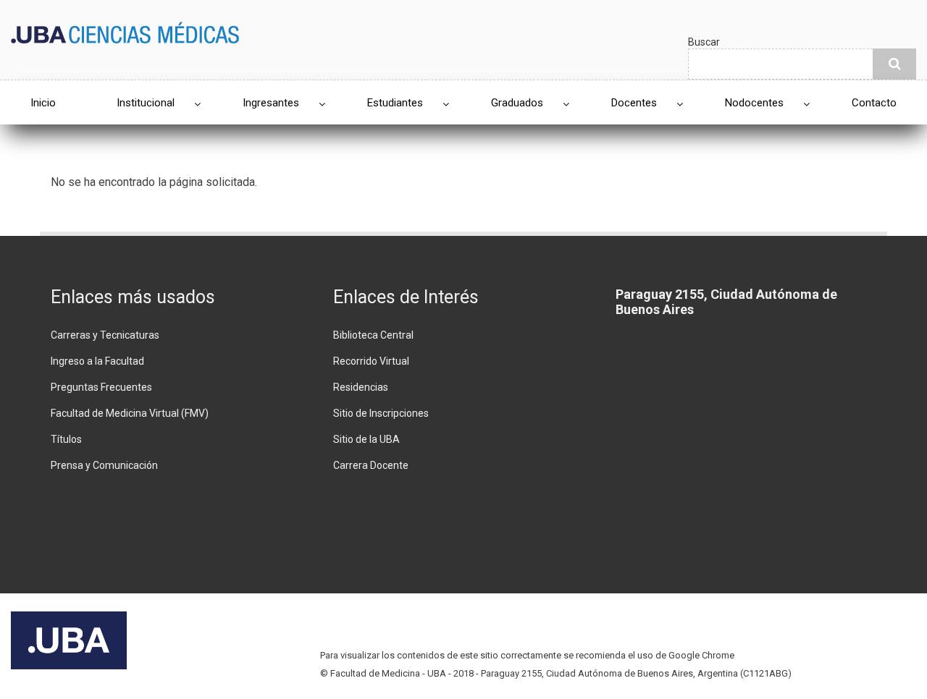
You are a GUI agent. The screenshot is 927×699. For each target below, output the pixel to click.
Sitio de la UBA (366, 439)
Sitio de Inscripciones (381, 413)
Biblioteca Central (373, 335)
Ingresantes (271, 102)
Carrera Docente (370, 465)
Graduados (517, 102)
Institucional (146, 102)
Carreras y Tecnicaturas (105, 335)
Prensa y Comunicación (104, 465)
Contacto (874, 102)
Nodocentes (754, 102)
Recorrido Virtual (371, 361)
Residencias (360, 387)
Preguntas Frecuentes (101, 387)
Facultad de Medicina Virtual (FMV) (130, 413)
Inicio (43, 102)
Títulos (66, 439)
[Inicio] (125, 31)
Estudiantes (395, 102)
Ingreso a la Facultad (97, 361)
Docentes (634, 102)
